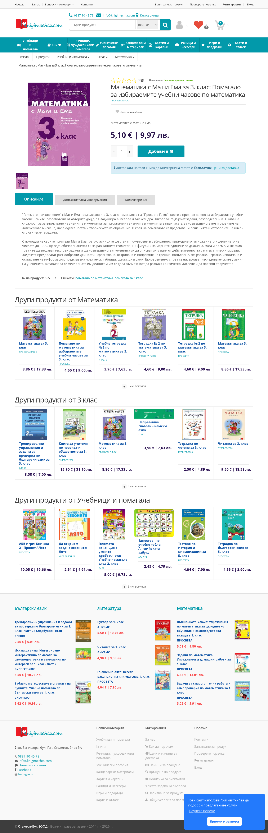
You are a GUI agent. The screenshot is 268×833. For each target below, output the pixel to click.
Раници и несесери (111, 786)
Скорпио (22, 698)
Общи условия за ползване (169, 800)
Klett (141, 434)
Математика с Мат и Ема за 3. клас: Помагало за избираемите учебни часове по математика (79, 65)
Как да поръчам (160, 746)
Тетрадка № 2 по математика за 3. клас (152, 347)
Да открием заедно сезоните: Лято (73, 548)
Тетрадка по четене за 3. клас (192, 445)
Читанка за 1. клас (111, 647)
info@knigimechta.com (35, 761)
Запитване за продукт (169, 4)
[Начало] (39, 24)
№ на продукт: (33, 278)
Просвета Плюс (120, 100)
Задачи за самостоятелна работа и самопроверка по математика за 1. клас (204, 687)
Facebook (24, 770)
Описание (34, 199)
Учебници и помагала (72, 57)
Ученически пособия (112, 765)
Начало (19, 4)
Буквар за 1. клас (110, 622)
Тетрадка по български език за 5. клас (233, 548)
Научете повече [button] (202, 811)
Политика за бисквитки (166, 779)
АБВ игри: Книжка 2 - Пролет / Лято (34, 546)
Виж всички (136, 386)
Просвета (64, 363)
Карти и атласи (107, 800)
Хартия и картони (110, 779)
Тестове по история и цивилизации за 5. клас (192, 550)
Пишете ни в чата (32, 765)
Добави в (159, 151)
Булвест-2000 (66, 460)
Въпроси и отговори (58, 4)
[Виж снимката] (59, 124)
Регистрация (232, 4)
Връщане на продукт (164, 772)
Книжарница (149, 15)
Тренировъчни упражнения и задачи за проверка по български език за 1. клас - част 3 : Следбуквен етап (43, 626)
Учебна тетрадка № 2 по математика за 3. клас (113, 349)
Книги (101, 746)
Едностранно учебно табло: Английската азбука (149, 546)
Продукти (42, 57)
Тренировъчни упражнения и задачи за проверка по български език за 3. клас (34, 453)
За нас (36, 4)
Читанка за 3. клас (233, 443)
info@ (118, 15)
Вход (250, 4)
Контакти (87, 4)
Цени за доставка (226, 168)
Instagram (25, 774)
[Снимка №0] (22, 181)
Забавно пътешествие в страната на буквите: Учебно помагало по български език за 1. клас (43, 687)
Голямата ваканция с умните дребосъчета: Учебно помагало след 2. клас (113, 554)
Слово (22, 467)
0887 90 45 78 (83, 15)
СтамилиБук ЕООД (33, 826)
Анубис (103, 359)
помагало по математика (94, 278)
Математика (123, 57)
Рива (101, 568)
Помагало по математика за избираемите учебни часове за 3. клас (73, 351)
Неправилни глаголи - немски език (152, 426)
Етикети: (68, 278)
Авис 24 (142, 557)
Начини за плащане (164, 765)
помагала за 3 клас (129, 278)
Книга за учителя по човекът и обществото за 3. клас (73, 449)
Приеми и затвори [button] (224, 821)
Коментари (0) (136, 200)
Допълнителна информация (85, 200)
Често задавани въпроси (166, 786)
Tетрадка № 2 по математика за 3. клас (192, 347)
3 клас (101, 57)
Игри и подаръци (109, 793)
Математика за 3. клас (33, 345)
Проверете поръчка (203, 4)
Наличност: (156, 80)
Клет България (67, 556)
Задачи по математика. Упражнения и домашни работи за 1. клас (204, 659)
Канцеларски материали (115, 772)
